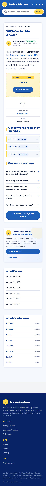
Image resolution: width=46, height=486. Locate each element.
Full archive (7, 434)
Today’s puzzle (9, 426)
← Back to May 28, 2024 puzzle (23, 215)
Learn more (12, 258)
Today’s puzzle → (14, 252)
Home (5, 444)
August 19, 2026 (13, 293)
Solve (39, 12)
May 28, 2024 (16, 26)
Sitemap (6, 453)
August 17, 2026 (13, 304)
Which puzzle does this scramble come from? (17, 188)
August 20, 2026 (13, 288)
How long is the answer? (17, 180)
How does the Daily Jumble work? (19, 197)
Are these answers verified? (19, 205)
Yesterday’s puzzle (10, 430)
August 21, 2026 (13, 282)
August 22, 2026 (13, 276)
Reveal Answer (23, 89)
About (41, 4)
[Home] (7, 26)
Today (34, 4)
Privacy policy (8, 463)
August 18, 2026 (13, 299)
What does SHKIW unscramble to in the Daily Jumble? (20, 172)
